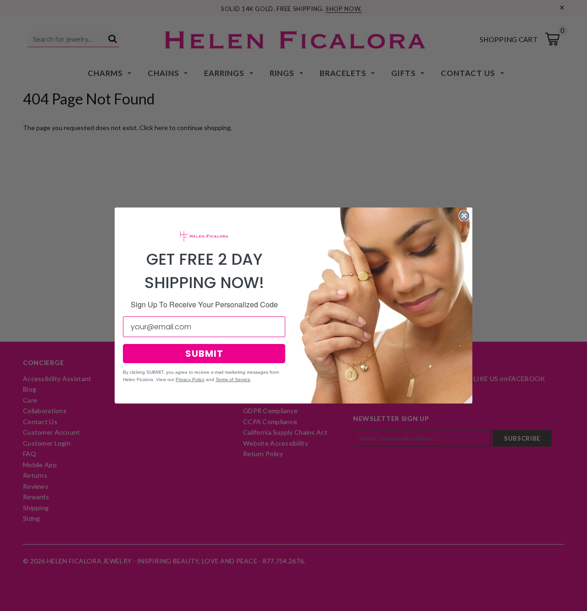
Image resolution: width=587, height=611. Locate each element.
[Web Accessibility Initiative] (3, 600)
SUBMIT (204, 353)
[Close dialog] (464, 215)
